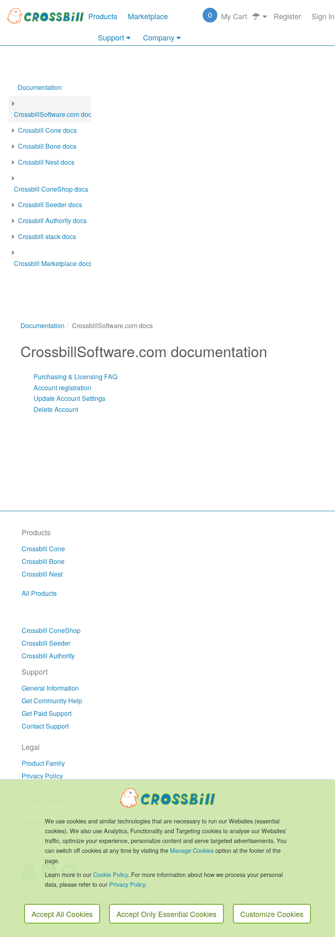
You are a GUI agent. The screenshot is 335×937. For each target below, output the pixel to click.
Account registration (62, 387)
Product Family (43, 763)
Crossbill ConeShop (51, 630)
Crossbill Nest (42, 574)
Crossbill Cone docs (47, 130)
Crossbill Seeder (46, 643)
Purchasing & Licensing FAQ (75, 376)
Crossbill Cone (43, 548)
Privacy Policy (42, 775)
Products (102, 16)
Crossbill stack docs (47, 236)
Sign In (323, 16)
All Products (39, 593)
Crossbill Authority (48, 655)
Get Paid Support (46, 713)
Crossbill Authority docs (52, 220)
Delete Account (56, 409)
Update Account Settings (69, 398)
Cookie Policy (110, 874)
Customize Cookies (272, 913)
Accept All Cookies (62, 913)
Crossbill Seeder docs (50, 204)
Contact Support (45, 726)
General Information (50, 688)
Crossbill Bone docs (47, 146)
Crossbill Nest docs (46, 162)
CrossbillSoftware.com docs (54, 114)
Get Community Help (52, 700)
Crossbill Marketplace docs (53, 263)
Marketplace (148, 16)
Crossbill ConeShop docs (51, 189)
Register (287, 16)
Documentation (40, 87)
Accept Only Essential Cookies (166, 913)
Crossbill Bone (43, 561)
